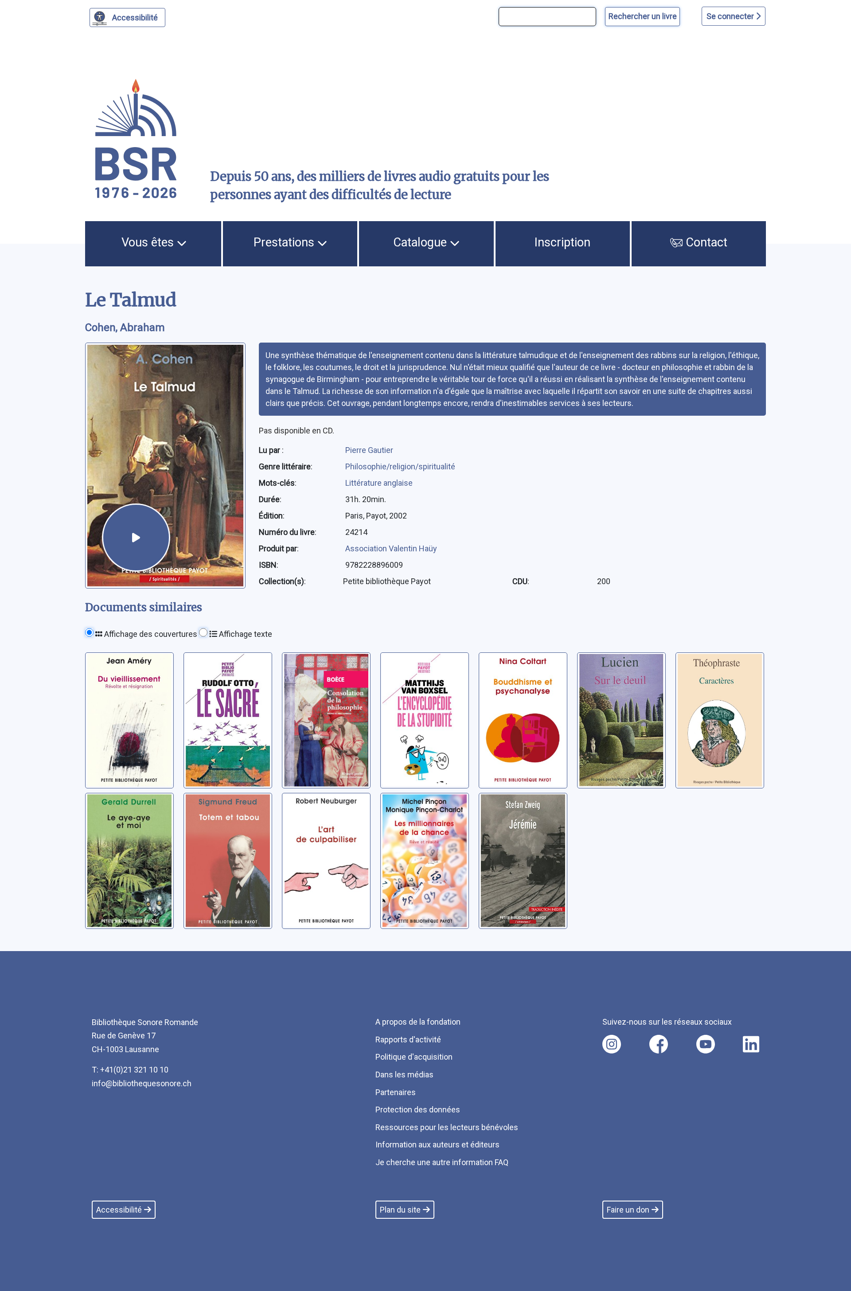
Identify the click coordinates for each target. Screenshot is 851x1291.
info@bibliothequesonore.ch (141, 1083)
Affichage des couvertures (149, 634)
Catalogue (421, 242)
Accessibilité (135, 17)
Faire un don (628, 1209)
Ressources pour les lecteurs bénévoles (446, 1127)
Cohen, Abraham (125, 327)
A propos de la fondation (418, 1021)
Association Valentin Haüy (391, 548)
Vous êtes (149, 242)
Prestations (285, 242)
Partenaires (395, 1092)
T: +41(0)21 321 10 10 (130, 1069)
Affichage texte (244, 634)
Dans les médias (404, 1074)
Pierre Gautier (369, 450)
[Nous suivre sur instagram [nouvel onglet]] (611, 1044)
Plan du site (400, 1209)
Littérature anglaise (379, 483)
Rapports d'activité (408, 1039)
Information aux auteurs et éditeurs (437, 1144)
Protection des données (417, 1109)
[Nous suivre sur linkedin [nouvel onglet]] (751, 1044)
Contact (705, 242)
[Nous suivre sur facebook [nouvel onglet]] (658, 1044)
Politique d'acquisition (414, 1056)
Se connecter (731, 16)
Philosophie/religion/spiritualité (400, 466)
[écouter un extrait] (136, 537)
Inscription (562, 242)
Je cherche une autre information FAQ (441, 1162)
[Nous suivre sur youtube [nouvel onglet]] (705, 1044)
